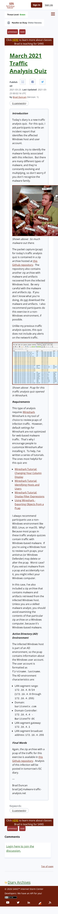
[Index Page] (10, 4)
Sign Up (49, 4)
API (31, 893)
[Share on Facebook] (33, 82)
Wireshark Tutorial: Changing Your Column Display (28, 473)
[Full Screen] (23, 82)
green (22, 14)
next (22, 31)
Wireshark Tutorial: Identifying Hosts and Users (27, 484)
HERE (15, 40)
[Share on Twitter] (42, 82)
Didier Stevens (35, 23)
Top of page (47, 866)
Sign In (36, 4)
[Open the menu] (52, 14)
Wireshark (29, 412)
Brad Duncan (19, 97)
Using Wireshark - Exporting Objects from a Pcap (29, 504)
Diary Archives (19, 882)
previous (12, 31)
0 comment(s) (19, 103)
